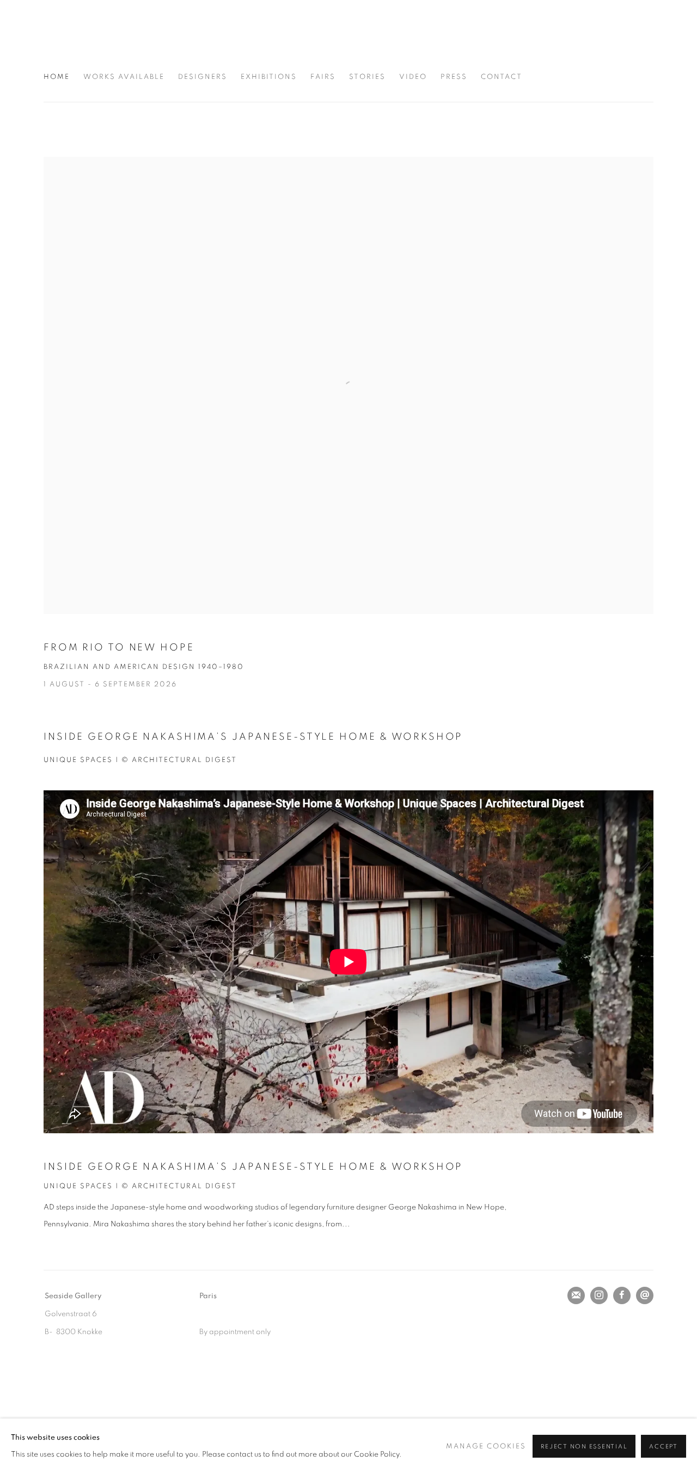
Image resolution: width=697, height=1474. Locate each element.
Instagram (599, 1295)
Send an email (644, 1295)
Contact (501, 77)
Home (57, 77)
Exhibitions (269, 77)
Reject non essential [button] (584, 1447)
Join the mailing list (576, 1295)
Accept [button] (663, 1447)
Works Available (123, 77)
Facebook (622, 1295)
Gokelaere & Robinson (125, 41)
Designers (202, 77)
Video (413, 77)
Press (454, 77)
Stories (367, 77)
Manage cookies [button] (486, 1446)
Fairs (322, 77)
